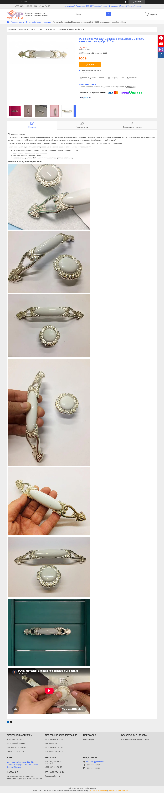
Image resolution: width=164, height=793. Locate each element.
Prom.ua (93, 788)
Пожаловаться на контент (97, 790)
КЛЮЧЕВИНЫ (51, 743)
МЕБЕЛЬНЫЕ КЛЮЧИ (54, 739)
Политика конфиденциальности (119, 790)
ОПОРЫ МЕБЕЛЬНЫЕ (54, 751)
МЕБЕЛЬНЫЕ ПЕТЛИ (54, 747)
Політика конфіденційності (71, 29)
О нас (40, 29)
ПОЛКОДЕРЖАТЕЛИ (15, 751)
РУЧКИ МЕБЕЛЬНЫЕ (16, 739)
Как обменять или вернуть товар (135, 739)
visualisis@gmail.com (95, 762)
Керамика (47, 22)
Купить (92, 65)
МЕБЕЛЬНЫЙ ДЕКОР (16, 743)
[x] (11, 723)
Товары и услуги (17, 22)
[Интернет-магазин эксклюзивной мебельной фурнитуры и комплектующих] (15, 14)
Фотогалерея (88, 739)
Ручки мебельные (33, 22)
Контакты (50, 29)
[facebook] (8, 723)
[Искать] (108, 14)
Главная (12, 29)
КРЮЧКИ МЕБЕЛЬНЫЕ (16, 747)
